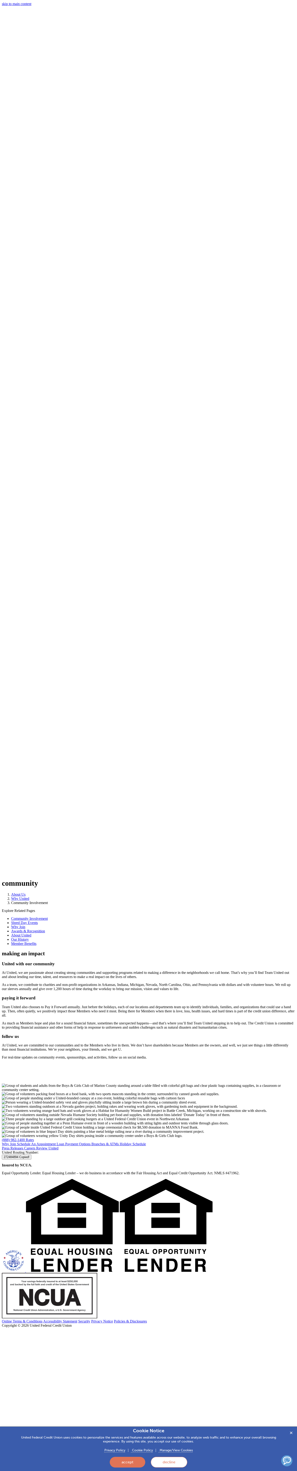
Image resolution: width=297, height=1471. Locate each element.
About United (21, 935)
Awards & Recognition (28, 931)
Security (84, 1321)
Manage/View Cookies (176, 1450)
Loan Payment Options (74, 1144)
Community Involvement (29, 919)
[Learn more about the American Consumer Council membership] (14, 1271)
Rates (30, 1140)
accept (127, 1462)
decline (169, 1462)
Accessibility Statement (60, 1321)
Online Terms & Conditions (22, 1321)
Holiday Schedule (133, 1144)
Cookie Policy (142, 1450)
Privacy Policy (114, 1450)
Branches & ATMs (105, 1144)
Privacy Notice (102, 1321)
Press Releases (13, 1148)
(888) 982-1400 (14, 1140)
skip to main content (16, 4)
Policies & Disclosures (130, 1321)
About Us (18, 894)
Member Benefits (23, 944)
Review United (47, 1148)
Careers (30, 1148)
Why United (20, 899)
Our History (20, 939)
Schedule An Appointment (37, 1144)
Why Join (18, 927)
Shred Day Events (24, 923)
